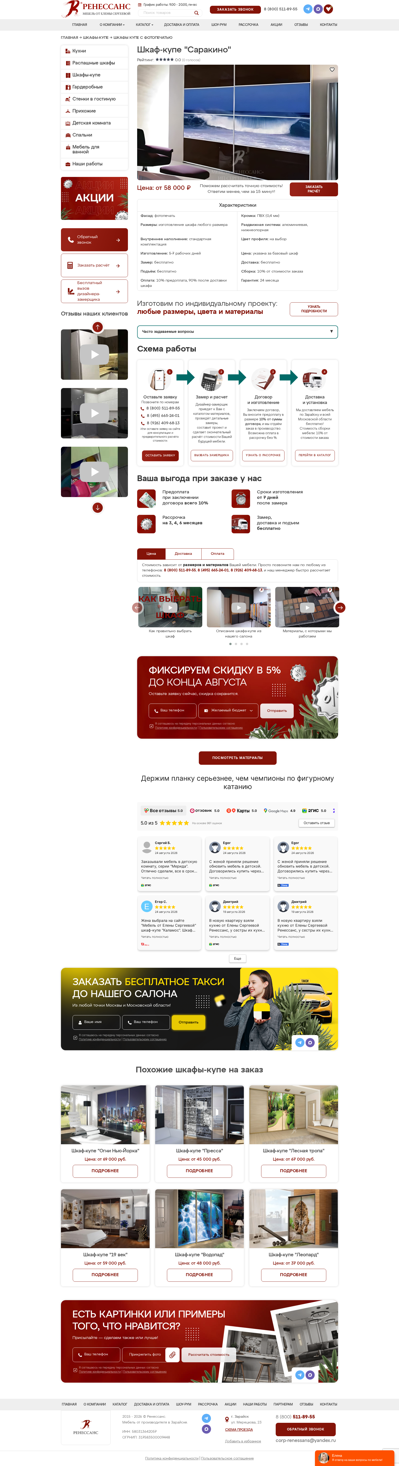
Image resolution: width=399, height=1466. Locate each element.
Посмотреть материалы (237, 758)
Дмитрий (299, 902)
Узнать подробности (314, 309)
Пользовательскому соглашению (221, 728)
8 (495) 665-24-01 (280, 3)
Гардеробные (88, 87)
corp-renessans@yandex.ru (306, 1440)
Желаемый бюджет (229, 710)
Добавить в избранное (243, 1441)
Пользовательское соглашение (227, 1458)
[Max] (318, 9)
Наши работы (88, 164)
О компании (111, 25)
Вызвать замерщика (211, 455)
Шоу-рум (219, 25)
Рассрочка (248, 25)
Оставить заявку (160, 455)
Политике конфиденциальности (176, 728)
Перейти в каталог (315, 455)
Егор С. (161, 902)
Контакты (328, 25)
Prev (98, 327)
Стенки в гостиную (94, 99)
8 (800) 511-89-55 (280, 9)
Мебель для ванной (86, 149)
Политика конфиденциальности (172, 1458)
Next (98, 508)
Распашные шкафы (94, 63)
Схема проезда (239, 1430)
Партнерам (283, 1404)
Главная (79, 25)
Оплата (217, 554)
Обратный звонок (305, 1429)
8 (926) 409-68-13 (280, 15)
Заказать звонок (235, 9)
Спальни (82, 135)
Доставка (183, 554)
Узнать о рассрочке (263, 455)
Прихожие (84, 111)
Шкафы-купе (96, 38)
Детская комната (92, 123)
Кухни (79, 51)
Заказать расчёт (314, 189)
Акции (276, 25)
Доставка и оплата (181, 25)
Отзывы (301, 25)
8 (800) (295, 1417)
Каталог (143, 25)
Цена (151, 554)
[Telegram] (308, 9)
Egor (295, 843)
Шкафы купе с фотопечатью (143, 38)
